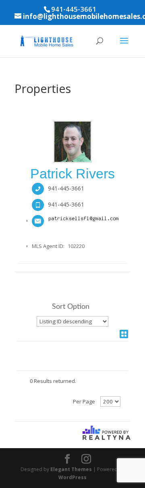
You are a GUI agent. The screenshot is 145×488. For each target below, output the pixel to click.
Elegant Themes (71, 469)
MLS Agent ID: (48, 246)
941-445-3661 (66, 188)
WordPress (72, 477)
